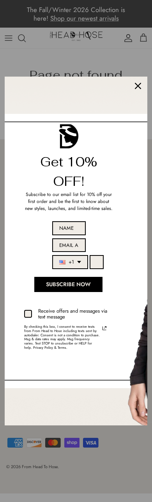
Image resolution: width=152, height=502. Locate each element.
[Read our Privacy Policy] (104, 328)
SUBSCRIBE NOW (68, 284)
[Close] (138, 86)
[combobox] (70, 262)
